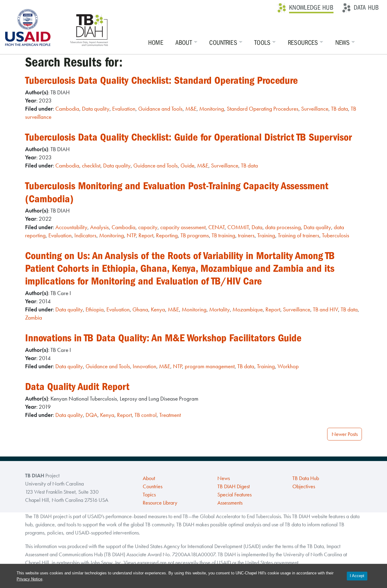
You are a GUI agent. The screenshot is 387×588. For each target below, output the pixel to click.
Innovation (144, 366)
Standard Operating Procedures (262, 108)
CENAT (216, 227)
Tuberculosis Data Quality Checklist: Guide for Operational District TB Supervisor (188, 137)
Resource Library (160, 502)
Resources (303, 43)
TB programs (194, 235)
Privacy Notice (29, 579)
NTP (131, 235)
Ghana (140, 309)
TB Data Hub (305, 478)
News (342, 43)
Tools (262, 43)
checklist (91, 165)
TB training (223, 235)
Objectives (303, 486)
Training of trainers (298, 235)
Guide (187, 165)
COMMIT (238, 227)
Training (266, 235)
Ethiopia (95, 309)
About (183, 43)
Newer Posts (345, 434)
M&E (191, 108)
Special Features (234, 494)
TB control (146, 415)
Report (145, 235)
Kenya (158, 309)
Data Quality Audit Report (77, 386)
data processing (283, 227)
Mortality (219, 309)
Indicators (85, 235)
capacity (148, 227)
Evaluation (123, 108)
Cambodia (67, 108)
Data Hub (366, 7)
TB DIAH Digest (233, 486)
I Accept (357, 575)
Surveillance (314, 108)
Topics (149, 494)
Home (155, 43)
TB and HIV (325, 309)
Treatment (170, 415)
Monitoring (211, 108)
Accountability (71, 227)
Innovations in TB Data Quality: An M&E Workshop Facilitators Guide (163, 338)
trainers (246, 235)
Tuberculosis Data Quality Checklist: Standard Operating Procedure (161, 80)
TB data (339, 108)
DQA (91, 415)
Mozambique (248, 309)
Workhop (288, 366)
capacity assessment (183, 227)
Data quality (95, 108)
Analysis (99, 227)
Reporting (167, 235)
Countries (223, 43)
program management (210, 366)
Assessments (229, 502)
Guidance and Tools (160, 108)
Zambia (33, 317)
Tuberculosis (335, 235)
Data (257, 227)
